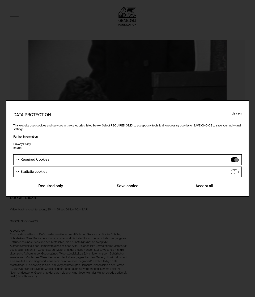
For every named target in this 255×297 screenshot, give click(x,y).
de (233, 113)
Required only (50, 186)
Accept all (204, 186)
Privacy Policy (22, 144)
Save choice (127, 186)
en (240, 113)
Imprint (17, 148)
